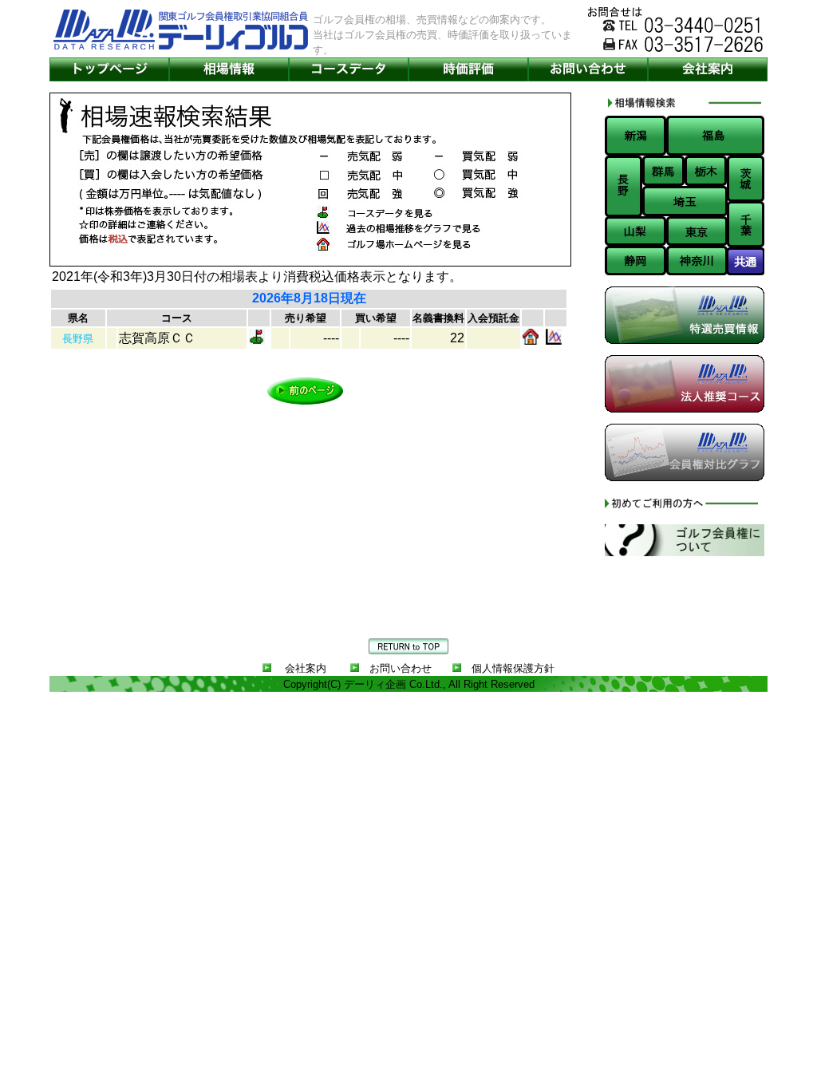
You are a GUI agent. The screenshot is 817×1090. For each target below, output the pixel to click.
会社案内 (305, 668)
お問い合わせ (400, 668)
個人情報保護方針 (513, 668)
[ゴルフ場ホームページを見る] (531, 340)
